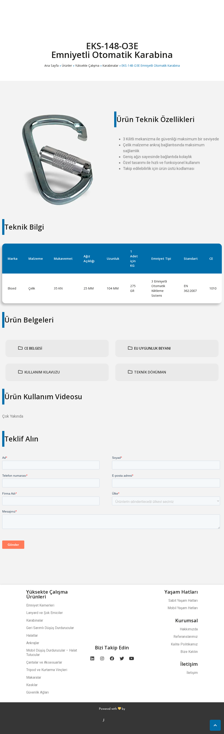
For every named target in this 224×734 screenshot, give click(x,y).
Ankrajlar (32, 643)
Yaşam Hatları (181, 591)
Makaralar (33, 677)
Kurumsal (186, 620)
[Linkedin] (92, 658)
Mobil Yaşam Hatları (183, 608)
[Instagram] (102, 658)
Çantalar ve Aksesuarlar (44, 662)
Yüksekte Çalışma (87, 65)
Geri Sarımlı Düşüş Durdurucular (50, 628)
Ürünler (67, 65)
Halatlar (32, 635)
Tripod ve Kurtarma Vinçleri (46, 670)
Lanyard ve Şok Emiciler (44, 613)
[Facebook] (112, 658)
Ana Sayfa (51, 65)
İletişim (189, 664)
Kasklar (32, 685)
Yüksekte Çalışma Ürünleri (47, 594)
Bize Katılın (189, 652)
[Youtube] (131, 658)
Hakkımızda (189, 629)
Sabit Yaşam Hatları (183, 600)
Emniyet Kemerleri (40, 605)
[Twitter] (121, 658)
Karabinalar (110, 65)
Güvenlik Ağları (37, 692)
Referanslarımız (185, 637)
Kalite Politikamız (184, 644)
